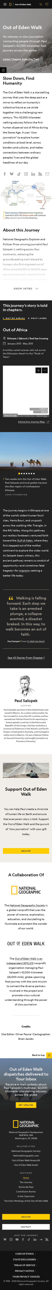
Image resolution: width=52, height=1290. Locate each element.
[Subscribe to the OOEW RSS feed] (40, 174)
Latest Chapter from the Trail (21, 59)
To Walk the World (35, 641)
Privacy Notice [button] (24, 1270)
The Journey (26, 1182)
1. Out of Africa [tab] (14, 318)
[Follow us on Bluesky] (12, 174)
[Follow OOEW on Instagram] (26, 174)
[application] (26, 391)
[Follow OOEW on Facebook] (4, 174)
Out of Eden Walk (23, 4)
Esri (45, 416)
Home (26, 1177)
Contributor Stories (26, 1191)
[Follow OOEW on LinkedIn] (33, 174)
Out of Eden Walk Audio (26, 1164)
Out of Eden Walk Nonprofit (26, 1160)
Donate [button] (26, 851)
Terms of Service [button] (24, 1265)
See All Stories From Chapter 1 (26, 657)
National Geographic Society (27, 905)
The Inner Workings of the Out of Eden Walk (26, 1200)
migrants (24, 570)
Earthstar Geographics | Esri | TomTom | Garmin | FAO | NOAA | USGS (20, 416)
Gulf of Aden (25, 540)
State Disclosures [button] (24, 1259)
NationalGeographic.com (26, 1155)
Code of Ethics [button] (24, 1253)
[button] (5, 4)
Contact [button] (26, 1227)
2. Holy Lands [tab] (37, 318)
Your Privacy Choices (26, 1276)
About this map (10, 415)
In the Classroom (26, 1196)
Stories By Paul (26, 1186)
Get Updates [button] (26, 1105)
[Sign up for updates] (47, 174)
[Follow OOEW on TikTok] (19, 174)
